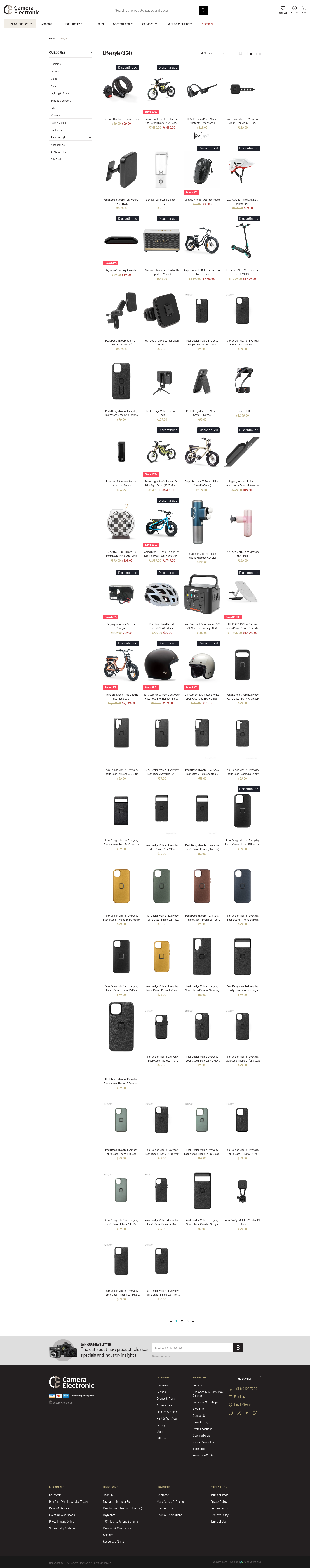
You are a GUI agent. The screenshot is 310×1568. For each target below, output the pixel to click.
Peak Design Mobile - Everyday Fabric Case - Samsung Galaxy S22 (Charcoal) (242, 774)
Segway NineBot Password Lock (121, 119)
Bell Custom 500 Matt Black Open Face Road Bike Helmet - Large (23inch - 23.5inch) (162, 698)
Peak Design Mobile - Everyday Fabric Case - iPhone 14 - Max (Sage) (121, 1224)
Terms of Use (219, 1521)
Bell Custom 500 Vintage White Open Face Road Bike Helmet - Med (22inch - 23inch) (202, 698)
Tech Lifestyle (58, 137)
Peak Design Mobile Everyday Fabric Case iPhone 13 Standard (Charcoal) (121, 1083)
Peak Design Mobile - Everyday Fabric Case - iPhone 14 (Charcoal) (242, 344)
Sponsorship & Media (62, 1528)
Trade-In (108, 1495)
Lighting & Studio (60, 93)
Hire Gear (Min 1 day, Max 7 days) (208, 1394)
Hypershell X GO (242, 411)
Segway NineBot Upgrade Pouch (202, 199)
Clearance (163, 1495)
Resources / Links (113, 1541)
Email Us (239, 1396)
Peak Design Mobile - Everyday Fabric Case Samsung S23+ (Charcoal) (162, 774)
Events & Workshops (205, 1402)
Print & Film (57, 130)
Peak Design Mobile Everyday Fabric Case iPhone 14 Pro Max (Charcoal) (162, 1153)
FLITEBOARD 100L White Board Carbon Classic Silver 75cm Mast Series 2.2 (242, 628)
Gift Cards (56, 159)
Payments (109, 1515)
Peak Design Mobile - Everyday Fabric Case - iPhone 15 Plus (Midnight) (242, 919)
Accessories (58, 144)
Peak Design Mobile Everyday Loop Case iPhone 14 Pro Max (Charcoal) (202, 1060)
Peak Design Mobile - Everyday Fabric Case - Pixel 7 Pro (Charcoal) (162, 849)
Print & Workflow (167, 1418)
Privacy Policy (219, 1501)
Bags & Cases (58, 122)
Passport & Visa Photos (117, 1528)
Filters (54, 108)
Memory (55, 115)
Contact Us (199, 1415)
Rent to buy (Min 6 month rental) (122, 1508)
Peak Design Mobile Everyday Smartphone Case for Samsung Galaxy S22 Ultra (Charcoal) (202, 990)
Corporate (55, 1495)
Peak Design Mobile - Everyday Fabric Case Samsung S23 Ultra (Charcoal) (121, 774)
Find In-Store (242, 1404)
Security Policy (220, 1515)
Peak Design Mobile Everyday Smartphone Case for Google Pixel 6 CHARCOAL (202, 1224)
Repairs (197, 1385)
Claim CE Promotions (169, 1515)
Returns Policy (219, 1508)
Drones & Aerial (166, 1398)
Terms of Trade (219, 1495)
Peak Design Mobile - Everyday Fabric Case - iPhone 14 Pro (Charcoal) (242, 1153)
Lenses (55, 71)
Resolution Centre (204, 1455)
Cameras (56, 64)
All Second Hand (60, 152)
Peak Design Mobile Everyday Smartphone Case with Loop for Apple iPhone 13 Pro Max (121, 415)
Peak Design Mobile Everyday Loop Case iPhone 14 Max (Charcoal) (202, 344)
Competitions (165, 1508)
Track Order (199, 1449)
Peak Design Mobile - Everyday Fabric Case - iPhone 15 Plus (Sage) (162, 919)
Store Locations (202, 1429)
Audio (54, 86)
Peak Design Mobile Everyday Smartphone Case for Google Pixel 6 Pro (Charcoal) (242, 990)
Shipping (108, 1535)
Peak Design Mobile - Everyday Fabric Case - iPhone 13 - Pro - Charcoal (162, 1294)
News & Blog (200, 1422)
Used (160, 1432)
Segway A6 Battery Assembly (121, 270)
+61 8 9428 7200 (245, 1389)
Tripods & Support (61, 100)
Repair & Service (59, 1508)
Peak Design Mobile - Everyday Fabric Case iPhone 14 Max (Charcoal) (162, 1224)
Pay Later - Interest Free (117, 1501)
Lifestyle (162, 1425)
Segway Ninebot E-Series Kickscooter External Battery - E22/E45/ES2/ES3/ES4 (242, 485)
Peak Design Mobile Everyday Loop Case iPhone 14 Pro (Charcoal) (162, 1060)
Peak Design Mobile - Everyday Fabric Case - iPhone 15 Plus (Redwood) (202, 919)
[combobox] (160, 10)
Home (52, 38)
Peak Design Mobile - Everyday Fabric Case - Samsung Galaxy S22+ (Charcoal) (202, 774)
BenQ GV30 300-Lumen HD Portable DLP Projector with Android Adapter (121, 556)
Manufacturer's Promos (171, 1501)
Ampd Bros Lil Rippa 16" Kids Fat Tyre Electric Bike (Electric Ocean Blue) (162, 556)
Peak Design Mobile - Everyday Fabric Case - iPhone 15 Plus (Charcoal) (121, 990)
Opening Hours (201, 1435)
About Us (198, 1409)
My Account (244, 1379)
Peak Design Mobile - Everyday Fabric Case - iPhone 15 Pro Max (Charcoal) (242, 844)
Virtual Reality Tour (204, 1442)
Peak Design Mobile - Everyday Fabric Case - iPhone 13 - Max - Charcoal (121, 1294)
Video (54, 78)
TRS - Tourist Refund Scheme (120, 1521)
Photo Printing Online (61, 1521)
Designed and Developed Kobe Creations (236, 1561)
